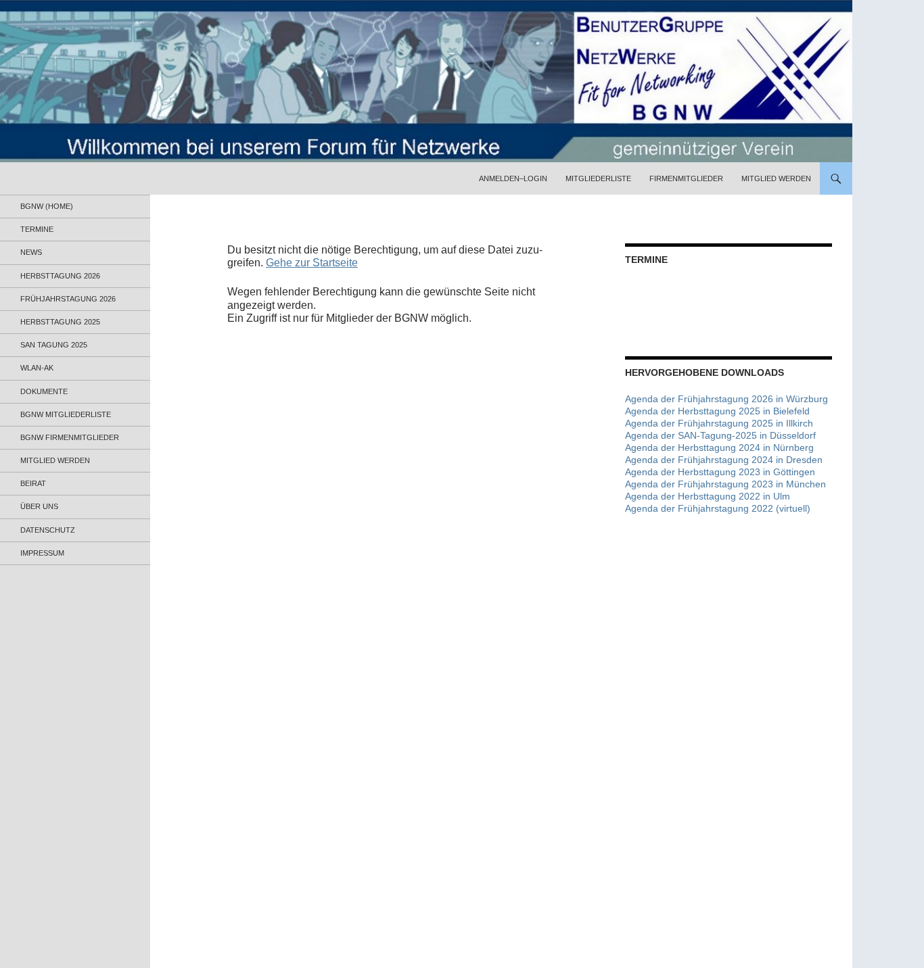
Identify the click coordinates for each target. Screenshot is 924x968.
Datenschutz (47, 530)
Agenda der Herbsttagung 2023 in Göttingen (720, 471)
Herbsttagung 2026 (60, 276)
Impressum (42, 553)
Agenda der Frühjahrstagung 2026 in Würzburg (726, 398)
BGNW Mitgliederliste (65, 414)
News (31, 252)
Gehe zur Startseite (312, 262)
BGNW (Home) (46, 206)
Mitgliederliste (598, 178)
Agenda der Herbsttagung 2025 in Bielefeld (717, 411)
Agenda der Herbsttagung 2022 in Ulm (707, 496)
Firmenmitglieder (686, 178)
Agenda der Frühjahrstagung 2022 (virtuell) (717, 508)
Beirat (33, 483)
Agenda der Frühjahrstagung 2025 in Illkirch (719, 423)
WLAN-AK (36, 368)
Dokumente (44, 391)
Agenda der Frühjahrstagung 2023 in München (725, 484)
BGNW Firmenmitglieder (69, 437)
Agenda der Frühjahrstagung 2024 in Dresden (724, 459)
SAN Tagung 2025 (53, 345)
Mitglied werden (776, 178)
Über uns (39, 506)
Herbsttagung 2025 (60, 322)
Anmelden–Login (513, 178)
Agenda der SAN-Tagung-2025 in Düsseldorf (720, 435)
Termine (36, 229)
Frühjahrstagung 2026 (68, 299)
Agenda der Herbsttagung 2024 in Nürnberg (719, 447)
